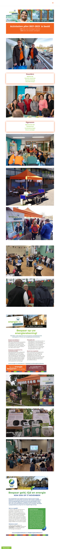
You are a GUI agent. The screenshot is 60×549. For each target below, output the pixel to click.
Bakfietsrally (30, 76)
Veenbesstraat (30, 126)
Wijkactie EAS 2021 (30, 124)
